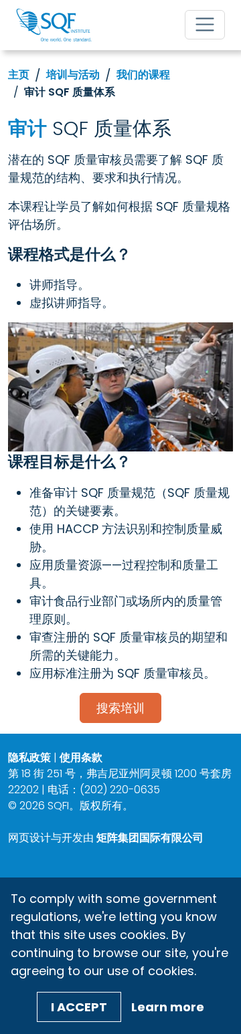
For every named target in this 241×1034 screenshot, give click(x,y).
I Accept (79, 1007)
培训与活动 (73, 74)
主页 (18, 74)
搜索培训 (120, 708)
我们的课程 (143, 74)
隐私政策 (29, 757)
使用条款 (81, 757)
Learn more (167, 1007)
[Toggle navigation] (205, 24)
